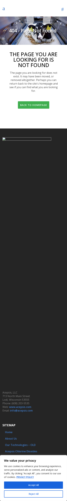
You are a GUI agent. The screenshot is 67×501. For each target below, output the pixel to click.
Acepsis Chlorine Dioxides (21, 451)
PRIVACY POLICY (25, 477)
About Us (11, 438)
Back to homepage (33, 105)
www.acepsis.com (20, 407)
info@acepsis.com (21, 410)
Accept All (33, 485)
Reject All (34, 493)
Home (9, 432)
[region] (33, 478)
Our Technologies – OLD (20, 445)
